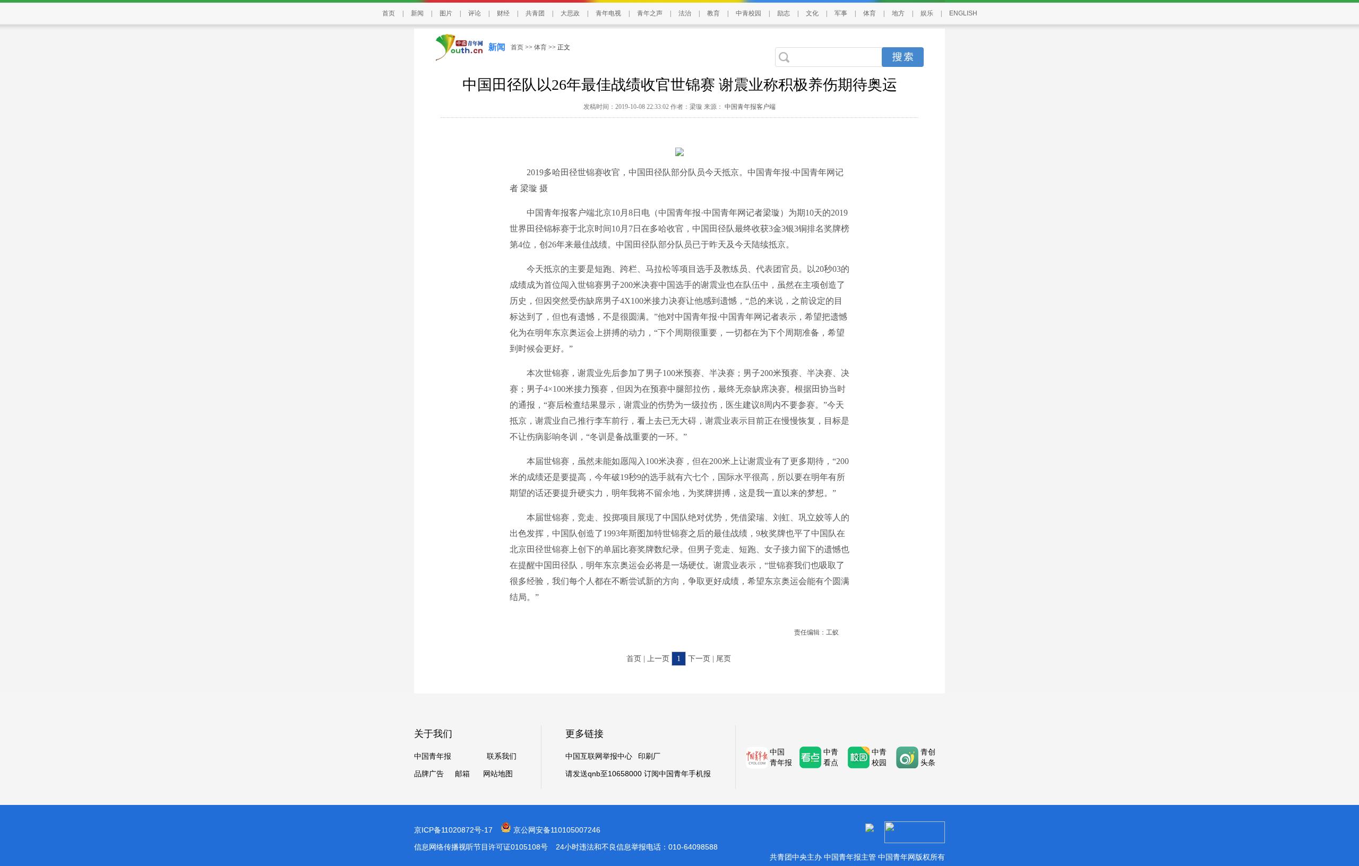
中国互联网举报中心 (598, 756)
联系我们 (502, 756)
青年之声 (650, 13)
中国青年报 (432, 756)
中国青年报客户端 (749, 106)
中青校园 (748, 13)
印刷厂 (649, 756)
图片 (446, 13)
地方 (898, 13)
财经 (503, 13)
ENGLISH (963, 13)
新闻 (417, 13)
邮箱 (462, 774)
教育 (713, 13)
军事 (841, 13)
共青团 (535, 13)
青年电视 (608, 13)
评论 (474, 13)
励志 (783, 13)
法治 (684, 13)
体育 (869, 13)
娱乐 (927, 13)
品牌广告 (429, 774)
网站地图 (498, 774)
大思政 (570, 13)
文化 (812, 13)
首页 (388, 13)
